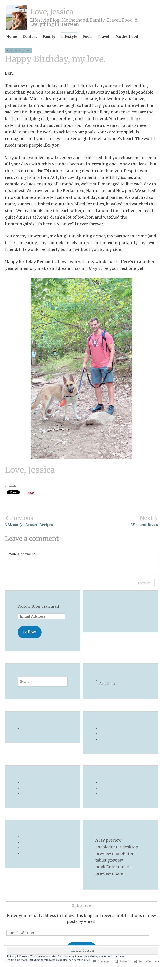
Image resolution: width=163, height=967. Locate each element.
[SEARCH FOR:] (43, 682)
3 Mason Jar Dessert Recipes (29, 521)
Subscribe (81, 905)
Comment (144, 583)
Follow (29, 632)
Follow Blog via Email (38, 606)
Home (11, 36)
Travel (103, 36)
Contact (30, 36)
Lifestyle (69, 36)
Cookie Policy (88, 959)
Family (49, 36)
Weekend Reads (144, 521)
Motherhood (126, 36)
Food (87, 36)
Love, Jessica (51, 11)
